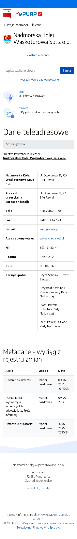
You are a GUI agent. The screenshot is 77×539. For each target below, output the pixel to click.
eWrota (23, 108)
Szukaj (67, 70)
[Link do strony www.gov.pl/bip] (9, 13)
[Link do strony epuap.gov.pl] (29, 13)
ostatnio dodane (39, 55)
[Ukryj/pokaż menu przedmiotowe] (5, 4)
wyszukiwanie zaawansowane (39, 79)
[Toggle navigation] (71, 4)
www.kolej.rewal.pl (52, 238)
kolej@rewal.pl (49, 229)
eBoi (21, 91)
